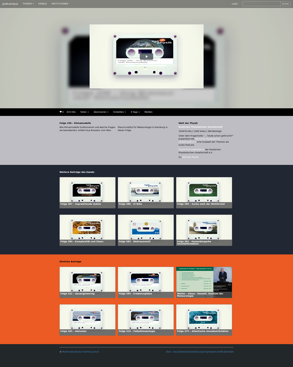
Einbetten (118, 112)
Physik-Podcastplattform (191, 149)
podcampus (10, 3)
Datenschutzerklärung (190, 352)
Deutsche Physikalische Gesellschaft (200, 127)
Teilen (83, 112)
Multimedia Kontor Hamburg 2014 (80, 352)
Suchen (285, 4)
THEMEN (27, 3)
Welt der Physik (190, 157)
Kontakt (229, 352)
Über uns (171, 352)
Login (235, 3)
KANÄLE (42, 3)
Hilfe (220, 352)
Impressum (210, 352)
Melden (148, 112)
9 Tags (134, 112)
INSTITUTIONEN (60, 3)
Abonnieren (100, 112)
